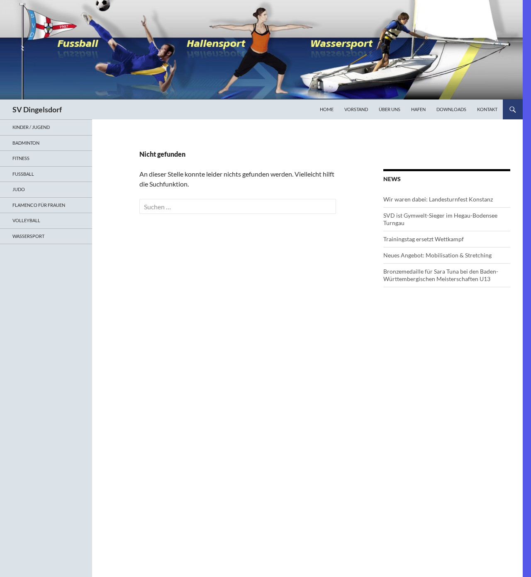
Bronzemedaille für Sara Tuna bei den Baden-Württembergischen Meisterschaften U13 (440, 275)
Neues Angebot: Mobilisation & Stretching (437, 255)
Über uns (389, 109)
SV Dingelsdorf (37, 109)
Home (327, 109)
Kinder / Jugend (31, 127)
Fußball (23, 174)
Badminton (25, 142)
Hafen (418, 109)
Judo (18, 189)
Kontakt (487, 109)
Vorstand (356, 109)
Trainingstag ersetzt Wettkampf (423, 238)
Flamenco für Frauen (38, 205)
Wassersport (28, 236)
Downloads (451, 109)
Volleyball (26, 220)
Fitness (20, 158)
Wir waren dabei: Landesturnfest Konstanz (438, 199)
